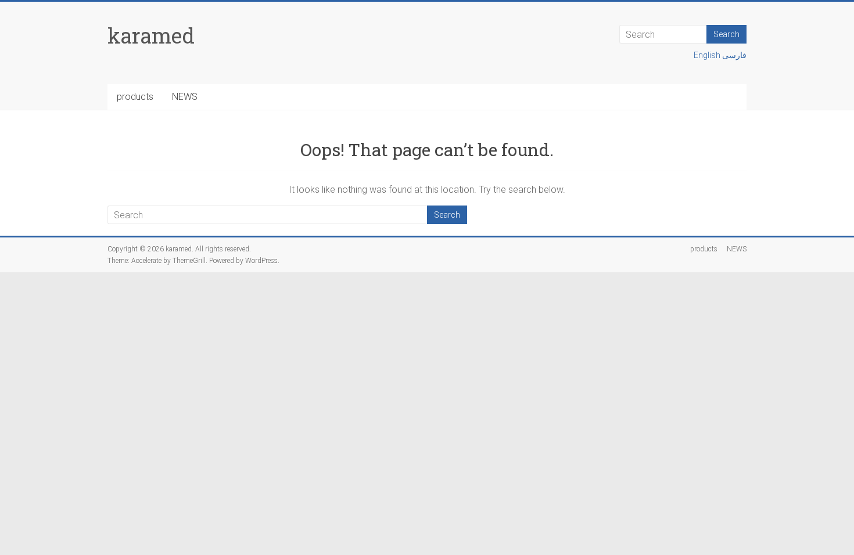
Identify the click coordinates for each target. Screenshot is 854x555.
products (135, 96)
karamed (151, 35)
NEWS (185, 96)
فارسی (734, 55)
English (708, 55)
